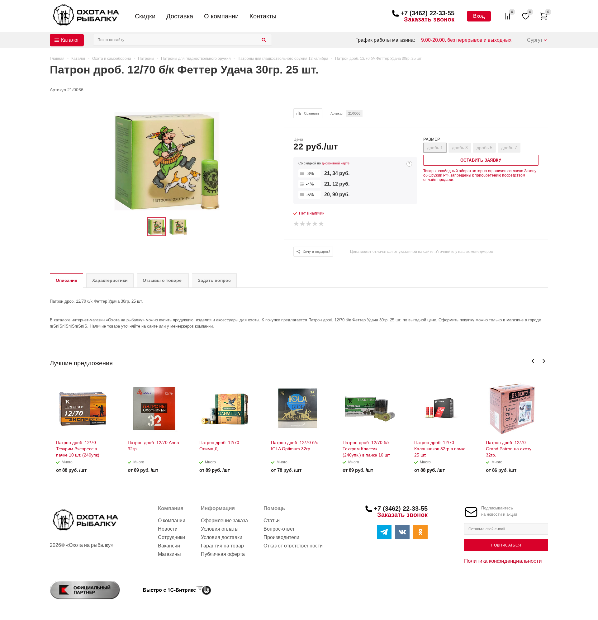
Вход (479, 16)
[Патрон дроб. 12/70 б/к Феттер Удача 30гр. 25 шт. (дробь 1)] (167, 161)
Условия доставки (221, 537)
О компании (221, 16)
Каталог (70, 40)
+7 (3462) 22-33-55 (427, 13)
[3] (309, 224)
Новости (168, 529)
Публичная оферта (223, 554)
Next (543, 361)
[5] (321, 224)
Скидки (145, 16)
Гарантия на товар (222, 545)
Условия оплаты (220, 529)
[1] (296, 224)
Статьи (271, 520)
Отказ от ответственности (293, 545)
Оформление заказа (224, 520)
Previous (533, 361)
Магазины (169, 554)
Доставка (179, 16)
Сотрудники (171, 537)
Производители (281, 537)
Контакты (262, 16)
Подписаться (506, 545)
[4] (315, 224)
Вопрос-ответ (279, 529)
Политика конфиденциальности (503, 561)
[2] (303, 224)
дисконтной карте (335, 163)
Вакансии (169, 545)
